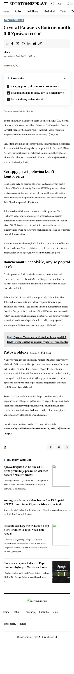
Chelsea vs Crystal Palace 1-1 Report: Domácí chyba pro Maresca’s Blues (26, 565)
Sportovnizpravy (28, 4)
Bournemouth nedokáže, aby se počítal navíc (37, 93)
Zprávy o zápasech (14, 20)
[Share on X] (17, 43)
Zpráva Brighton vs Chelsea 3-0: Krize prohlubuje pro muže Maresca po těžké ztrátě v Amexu (26, 471)
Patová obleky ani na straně (27, 99)
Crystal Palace (12, 130)
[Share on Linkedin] (28, 43)
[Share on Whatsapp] (23, 43)
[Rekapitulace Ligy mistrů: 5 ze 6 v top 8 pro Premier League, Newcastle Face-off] (61, 534)
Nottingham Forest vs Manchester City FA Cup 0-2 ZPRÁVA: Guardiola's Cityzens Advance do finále (34, 502)
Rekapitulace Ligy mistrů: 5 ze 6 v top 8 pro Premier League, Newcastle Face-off (26, 530)
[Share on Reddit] (34, 43)
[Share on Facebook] (12, 43)
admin (7, 52)
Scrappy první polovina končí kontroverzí (35, 86)
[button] (7, 4)
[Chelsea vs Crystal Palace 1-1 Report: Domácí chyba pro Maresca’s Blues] (61, 572)
